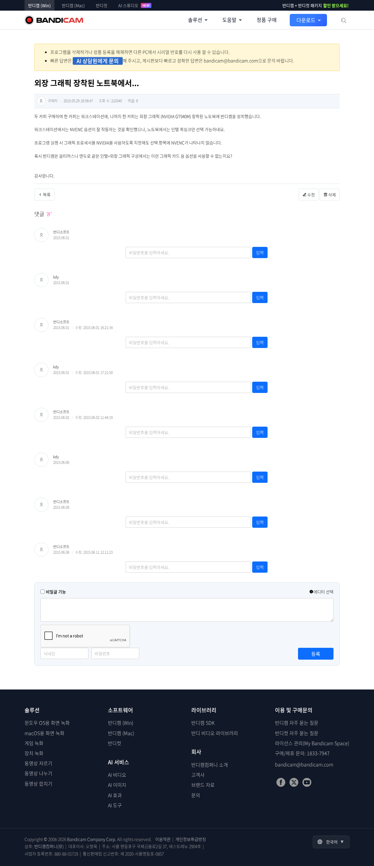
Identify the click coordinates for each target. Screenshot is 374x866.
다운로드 (306, 20)
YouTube (306, 782)
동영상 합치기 (38, 783)
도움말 (229, 19)
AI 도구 (115, 805)
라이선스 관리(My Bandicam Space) (312, 743)
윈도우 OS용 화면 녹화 (47, 722)
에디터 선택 (323, 592)
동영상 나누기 (38, 773)
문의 (195, 795)
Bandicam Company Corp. (91, 839)
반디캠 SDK (203, 722)
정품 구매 (267, 19)
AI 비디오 (117, 774)
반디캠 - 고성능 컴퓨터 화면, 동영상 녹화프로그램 (54, 20)
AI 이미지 (117, 784)
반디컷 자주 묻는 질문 (296, 732)
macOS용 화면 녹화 (44, 732)
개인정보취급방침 (190, 839)
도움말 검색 (343, 20)
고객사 (198, 774)
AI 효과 (115, 795)
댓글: (133, 100)
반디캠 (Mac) (73, 5)
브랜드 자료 (203, 784)
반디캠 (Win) (39, 5)
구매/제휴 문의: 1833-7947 (302, 753)
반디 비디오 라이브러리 (214, 732)
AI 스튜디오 (134, 5)
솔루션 (195, 19)
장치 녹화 (34, 753)
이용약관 (163, 839)
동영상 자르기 (38, 763)
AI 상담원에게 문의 (98, 61)
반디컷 (101, 5)
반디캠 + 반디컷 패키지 (315, 5)
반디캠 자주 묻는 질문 (296, 722)
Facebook (280, 782)
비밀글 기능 (56, 592)
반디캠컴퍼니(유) (49, 846)
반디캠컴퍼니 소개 (209, 764)
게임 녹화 (34, 743)
